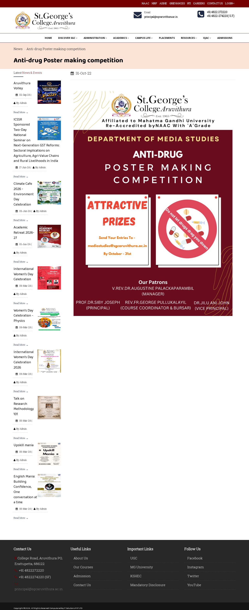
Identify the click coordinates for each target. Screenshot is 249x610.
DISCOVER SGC (66, 38)
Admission (82, 576)
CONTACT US (215, 3)
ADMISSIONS (224, 38)
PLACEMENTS (167, 38)
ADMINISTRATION (94, 38)
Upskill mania (23, 445)
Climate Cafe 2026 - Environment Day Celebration (24, 194)
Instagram (195, 567)
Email (147, 12)
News (18, 49)
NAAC (145, 3)
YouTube (194, 585)
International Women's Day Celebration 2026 (24, 359)
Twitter (193, 576)
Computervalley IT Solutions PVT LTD (65, 608)
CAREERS (199, 3)
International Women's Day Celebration (24, 274)
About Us (81, 558)
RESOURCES (188, 38)
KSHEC (135, 576)
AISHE (163, 3)
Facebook (195, 558)
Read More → (21, 112)
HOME (48, 38)
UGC (133, 558)
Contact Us (82, 585)
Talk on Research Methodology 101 (24, 406)
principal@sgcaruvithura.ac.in (39, 589)
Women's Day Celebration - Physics (23, 315)
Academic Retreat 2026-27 (24, 232)
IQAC (206, 38)
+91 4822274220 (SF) (35, 577)
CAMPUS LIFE (143, 38)
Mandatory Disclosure (147, 585)
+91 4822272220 (31, 570)
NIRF (154, 3)
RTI (189, 3)
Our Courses (83, 567)
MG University (141, 567)
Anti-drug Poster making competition (56, 49)
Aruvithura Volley (22, 86)
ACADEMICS (120, 38)
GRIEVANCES (177, 3)
